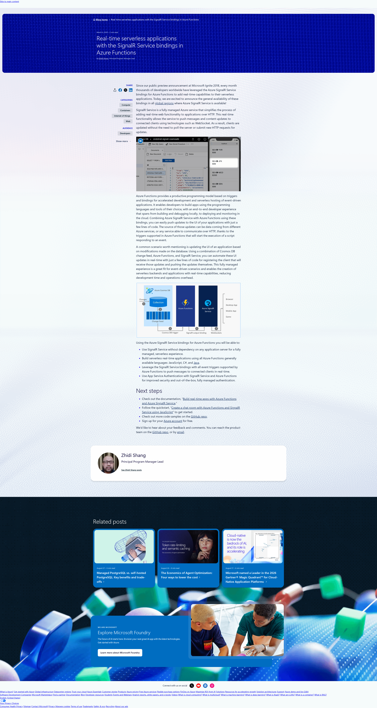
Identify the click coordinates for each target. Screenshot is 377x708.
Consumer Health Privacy (11, 706)
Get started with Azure (24, 692)
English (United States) (10, 698)
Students (108, 695)
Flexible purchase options (168, 692)
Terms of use (76, 706)
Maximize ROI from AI (206, 692)
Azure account (173, 421)
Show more (122, 141)
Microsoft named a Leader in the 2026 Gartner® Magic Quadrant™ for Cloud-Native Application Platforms (252, 577)
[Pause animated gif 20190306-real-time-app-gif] (140, 141)
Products (122, 692)
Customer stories (109, 692)
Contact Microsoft (39, 706)
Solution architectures (266, 692)
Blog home (102, 19)
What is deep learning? (255, 695)
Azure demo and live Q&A (297, 692)
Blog (83, 695)
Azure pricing (133, 692)
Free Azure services (147, 692)
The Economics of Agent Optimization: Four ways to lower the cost (186, 575)
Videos (175, 695)
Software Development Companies (15, 695)
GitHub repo (199, 416)
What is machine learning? (233, 695)
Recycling (110, 706)
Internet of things (122, 116)
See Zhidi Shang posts (131, 470)
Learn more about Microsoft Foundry (120, 652)
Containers (125, 110)
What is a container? (304, 695)
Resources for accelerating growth (240, 692)
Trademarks (88, 706)
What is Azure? (6, 692)
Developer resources (94, 695)
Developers (125, 133)
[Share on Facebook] (120, 90)
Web (128, 121)
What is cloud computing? (190, 695)
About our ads (121, 706)
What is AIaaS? (273, 695)
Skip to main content (9, 1)
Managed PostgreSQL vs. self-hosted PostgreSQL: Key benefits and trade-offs (121, 577)
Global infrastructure (44, 692)
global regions (164, 103)
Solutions (220, 692)
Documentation (73, 695)
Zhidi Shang (103, 58)
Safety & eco (99, 706)
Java (196, 362)
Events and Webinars (122, 695)
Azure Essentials (94, 692)
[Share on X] (125, 90)
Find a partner (59, 695)
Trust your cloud (79, 692)
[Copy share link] (115, 90)
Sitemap (27, 706)
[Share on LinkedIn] (131, 90)
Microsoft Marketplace (42, 695)
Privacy (52, 706)
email (180, 432)
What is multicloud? (211, 695)
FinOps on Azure (187, 692)
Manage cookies (63, 706)
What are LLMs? (287, 695)
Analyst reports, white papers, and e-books (151, 695)
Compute (126, 105)
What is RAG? (320, 695)
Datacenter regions (62, 692)
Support (280, 692)
